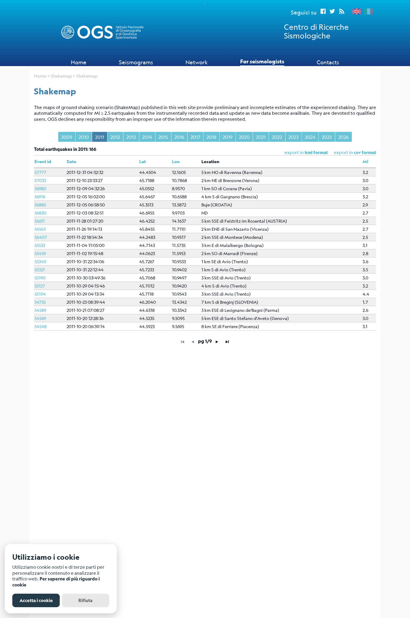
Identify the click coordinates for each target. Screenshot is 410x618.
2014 (147, 137)
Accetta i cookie (36, 600)
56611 (40, 221)
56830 (40, 212)
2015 (163, 137)
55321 (40, 269)
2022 (277, 137)
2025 (327, 137)
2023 (293, 137)
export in (355, 152)
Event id (43, 161)
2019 (228, 137)
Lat (142, 161)
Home (78, 62)
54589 (40, 310)
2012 (115, 137)
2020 (244, 137)
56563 (40, 229)
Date (71, 161)
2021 (261, 137)
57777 (40, 172)
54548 (41, 326)
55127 (40, 285)
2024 (310, 137)
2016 (179, 137)
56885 (40, 204)
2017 (195, 137)
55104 (40, 294)
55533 (40, 245)
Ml (365, 161)
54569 (40, 318)
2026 (343, 137)
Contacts (328, 62)
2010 (84, 137)
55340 (40, 261)
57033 (40, 180)
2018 (211, 137)
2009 (66, 137)
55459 (40, 253)
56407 (41, 237)
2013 (131, 137)
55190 (40, 277)
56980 (40, 188)
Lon (176, 161)
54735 (40, 302)
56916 (40, 196)
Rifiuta (85, 600)
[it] (367, 11)
